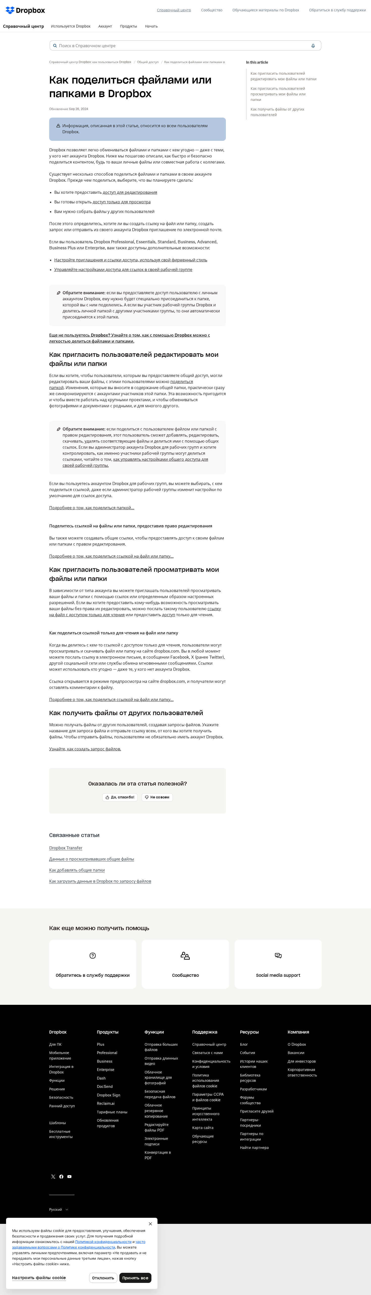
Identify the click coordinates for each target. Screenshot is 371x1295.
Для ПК (55, 1044)
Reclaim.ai (106, 1103)
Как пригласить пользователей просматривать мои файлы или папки (278, 94)
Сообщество (211, 10)
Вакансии (296, 1052)
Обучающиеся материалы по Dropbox (265, 10)
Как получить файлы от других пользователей (277, 112)
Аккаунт (105, 26)
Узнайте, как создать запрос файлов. (85, 748)
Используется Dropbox (70, 26)
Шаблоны (57, 1123)
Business (104, 1061)
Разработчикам (253, 1089)
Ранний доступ (62, 1106)
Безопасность (61, 1097)
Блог (244, 1044)
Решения (57, 1089)
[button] (55, 46)
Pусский (55, 1209)
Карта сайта (203, 1127)
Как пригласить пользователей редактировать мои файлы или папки (283, 76)
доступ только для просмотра (122, 201)
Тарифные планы (112, 1112)
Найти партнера (254, 1147)
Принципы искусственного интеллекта (205, 1113)
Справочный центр (174, 10)
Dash (101, 1078)
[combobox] (185, 46)
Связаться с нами (207, 1052)
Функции (57, 1080)
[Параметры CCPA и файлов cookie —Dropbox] (81, 1253)
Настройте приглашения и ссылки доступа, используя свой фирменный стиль (130, 259)
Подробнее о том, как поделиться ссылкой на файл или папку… (111, 556)
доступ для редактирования (130, 192)
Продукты (128, 26)
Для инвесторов (302, 1061)
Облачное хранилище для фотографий (158, 1077)
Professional (107, 1052)
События (247, 1052)
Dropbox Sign (108, 1095)
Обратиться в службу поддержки (337, 10)
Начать (151, 26)
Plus (100, 1044)
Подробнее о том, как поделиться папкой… (91, 507)
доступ (168, 614)
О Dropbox (297, 1044)
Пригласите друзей (257, 1111)
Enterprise (105, 1069)
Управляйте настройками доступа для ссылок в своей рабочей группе (123, 269)
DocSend (105, 1086)
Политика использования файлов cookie (205, 1080)
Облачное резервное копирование (156, 1110)
